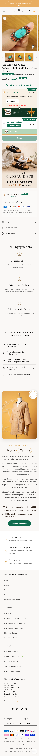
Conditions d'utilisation (12, 638)
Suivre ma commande (12, 671)
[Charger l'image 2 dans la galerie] (19, 57)
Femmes (7, 595)
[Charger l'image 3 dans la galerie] (29, 57)
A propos (7, 613)
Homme (7, 590)
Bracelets (7, 580)
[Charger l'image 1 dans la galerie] (9, 57)
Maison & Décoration (12, 600)
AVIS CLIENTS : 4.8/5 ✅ (13, 656)
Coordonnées (28, 748)
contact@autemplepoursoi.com (23, 701)
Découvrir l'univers (19, 523)
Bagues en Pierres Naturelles (25, 74)
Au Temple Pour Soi (15, 738)
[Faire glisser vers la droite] (36, 57)
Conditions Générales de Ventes (16, 618)
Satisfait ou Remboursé (13, 666)
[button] (4, 10)
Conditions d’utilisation (29, 744)
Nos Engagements (11, 651)
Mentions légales (10, 633)
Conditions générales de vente (14, 751)
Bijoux (6, 585)
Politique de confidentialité (14, 628)
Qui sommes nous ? (11, 661)
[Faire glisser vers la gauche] (2, 57)
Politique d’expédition (15, 748)
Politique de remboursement (14, 623)
